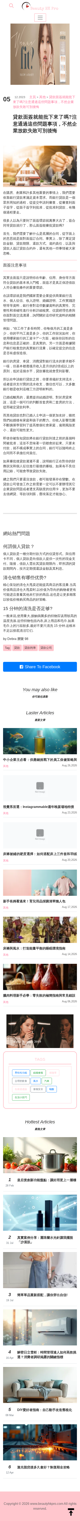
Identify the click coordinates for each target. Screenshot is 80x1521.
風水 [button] (35, 1081)
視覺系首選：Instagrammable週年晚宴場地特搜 (38, 807)
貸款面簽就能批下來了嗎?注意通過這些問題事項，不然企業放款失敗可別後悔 (44, 102)
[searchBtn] (11, 6)
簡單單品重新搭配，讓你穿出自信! (42, 1295)
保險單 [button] (53, 1072)
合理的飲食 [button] (21, 1081)
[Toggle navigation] (40, 17)
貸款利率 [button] (30, 647)
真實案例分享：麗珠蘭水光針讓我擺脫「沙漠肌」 (45, 1240)
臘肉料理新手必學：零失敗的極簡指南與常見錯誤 (39, 995)
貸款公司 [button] (46, 647)
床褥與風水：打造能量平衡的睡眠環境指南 (34, 948)
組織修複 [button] (38, 1072)
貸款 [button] (17, 647)
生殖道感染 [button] (21, 1089)
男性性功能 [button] (21, 1072)
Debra (11, 639)
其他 (42, 97)
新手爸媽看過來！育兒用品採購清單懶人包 (34, 901)
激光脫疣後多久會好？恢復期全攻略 (43, 1467)
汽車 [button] (46, 1081)
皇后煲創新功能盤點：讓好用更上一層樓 (46, 1180)
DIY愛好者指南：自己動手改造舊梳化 (44, 1410)
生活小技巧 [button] (21, 1097)
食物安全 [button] (38, 1089)
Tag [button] (7, 647)
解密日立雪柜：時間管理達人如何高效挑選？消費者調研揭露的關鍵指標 (46, 1355)
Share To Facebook (42, 667)
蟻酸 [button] (51, 1089)
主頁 (32, 97)
